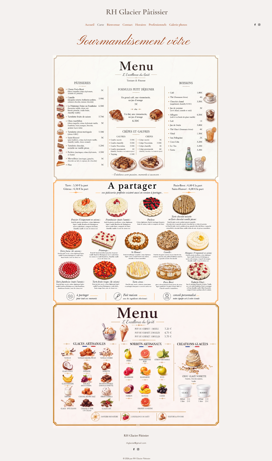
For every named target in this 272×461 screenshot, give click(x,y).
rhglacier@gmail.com (136, 443)
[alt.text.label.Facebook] (255, 24)
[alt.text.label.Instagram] (259, 24)
